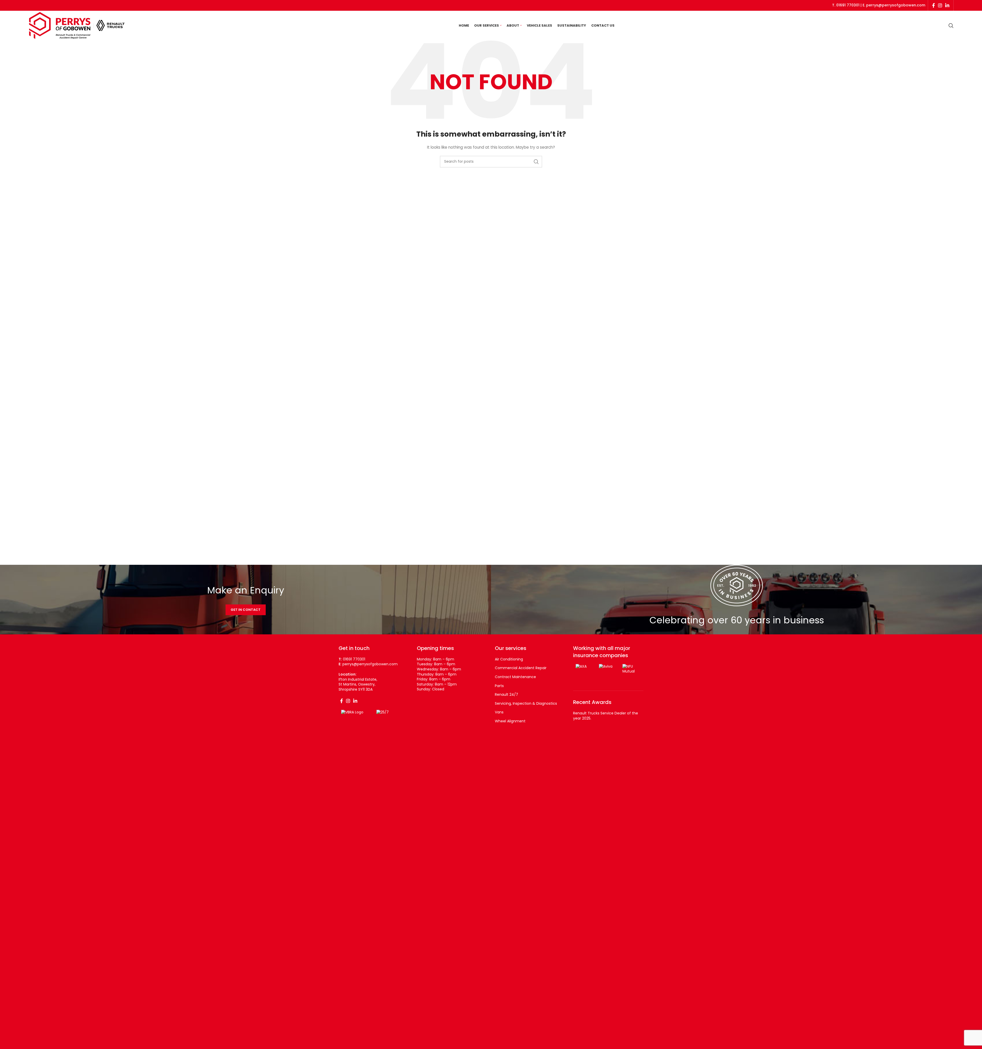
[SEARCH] (536, 162)
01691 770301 (848, 5)
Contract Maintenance (515, 677)
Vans (499, 712)
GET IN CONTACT (246, 609)
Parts (499, 685)
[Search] (951, 25)
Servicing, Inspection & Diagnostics (526, 703)
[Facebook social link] (933, 5)
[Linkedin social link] (947, 5)
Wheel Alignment (510, 721)
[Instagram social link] (940, 5)
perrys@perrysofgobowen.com (895, 5)
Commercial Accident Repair (520, 668)
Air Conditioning (509, 659)
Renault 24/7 (506, 694)
